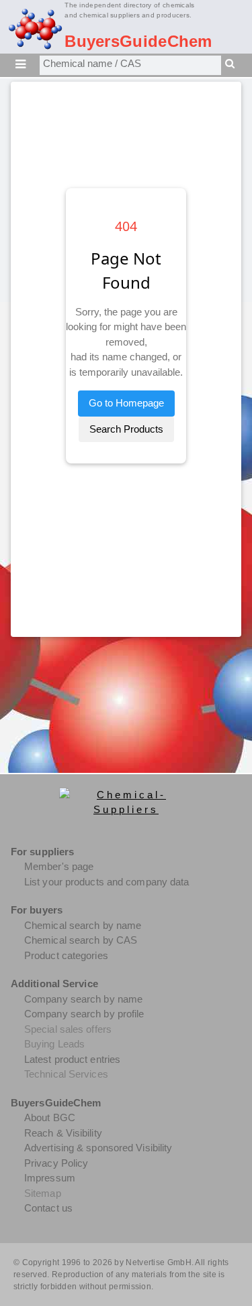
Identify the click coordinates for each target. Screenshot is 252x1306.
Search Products (126, 429)
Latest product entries (72, 1059)
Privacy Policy (56, 1163)
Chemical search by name (82, 925)
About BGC (49, 1117)
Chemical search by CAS (80, 940)
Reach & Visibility (63, 1133)
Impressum (49, 1177)
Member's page (58, 866)
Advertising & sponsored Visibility (98, 1147)
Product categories (66, 955)
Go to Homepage (126, 403)
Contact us (48, 1208)
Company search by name (83, 999)
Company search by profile (84, 1013)
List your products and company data (107, 881)
